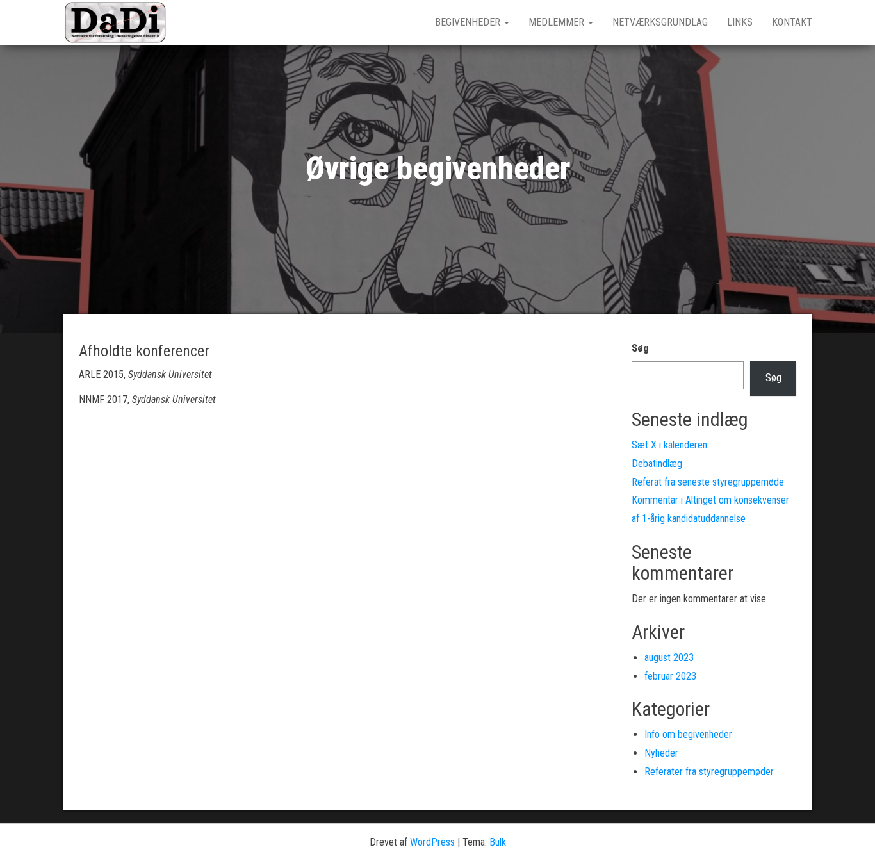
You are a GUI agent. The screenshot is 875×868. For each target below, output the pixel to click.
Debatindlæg (657, 463)
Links (740, 22)
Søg (640, 348)
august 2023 (669, 657)
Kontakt (792, 22)
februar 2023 (670, 676)
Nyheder (661, 753)
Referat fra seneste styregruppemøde (708, 482)
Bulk (497, 842)
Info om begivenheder (688, 734)
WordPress (432, 842)
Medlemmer (557, 22)
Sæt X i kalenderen (669, 445)
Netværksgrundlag (660, 22)
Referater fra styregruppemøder (709, 772)
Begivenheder (469, 22)
